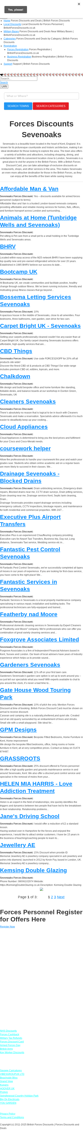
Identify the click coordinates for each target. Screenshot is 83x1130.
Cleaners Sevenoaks (28, 401)
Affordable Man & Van (29, 189)
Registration (10, 45)
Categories (10, 38)
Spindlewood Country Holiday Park (19, 1095)
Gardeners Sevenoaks (30, 665)
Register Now (7, 926)
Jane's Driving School (29, 816)
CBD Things (16, 351)
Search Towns (18, 106)
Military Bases (11, 31)
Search (4, 82)
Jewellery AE (17, 845)
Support (8, 63)
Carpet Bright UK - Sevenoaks (40, 326)
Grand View (6, 1081)
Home (7, 20)
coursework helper (25, 448)
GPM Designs (18, 730)
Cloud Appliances (24, 427)
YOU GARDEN (8, 1103)
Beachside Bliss (9, 1077)
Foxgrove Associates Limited (39, 639)
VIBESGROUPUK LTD (12, 1074)
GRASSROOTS (20, 758)
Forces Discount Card (12, 1041)
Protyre (4, 1092)
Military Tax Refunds (11, 1038)
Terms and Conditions (12, 1117)
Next (60, 897)
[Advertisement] (41, 977)
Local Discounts (12, 24)
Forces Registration (18, 49)
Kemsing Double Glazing (33, 870)
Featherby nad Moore (28, 614)
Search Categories (50, 106)
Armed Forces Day (10, 1045)
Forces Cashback (9, 1034)
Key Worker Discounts (12, 1052)
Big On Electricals (9, 1099)
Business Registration (19, 56)
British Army (6, 1048)
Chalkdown (15, 376)
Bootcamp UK (18, 272)
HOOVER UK (7, 1088)
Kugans (4, 1085)
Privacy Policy (7, 1113)
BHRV (8, 246)
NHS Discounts (8, 1030)
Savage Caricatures (11, 1070)
